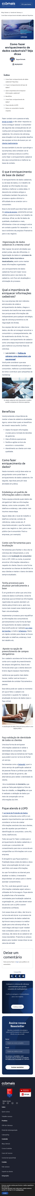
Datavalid (21, 764)
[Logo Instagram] (8, 1103)
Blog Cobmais (5, 12)
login (17, 962)
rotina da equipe (10, 212)
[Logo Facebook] (3, 1103)
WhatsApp (23, 631)
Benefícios (9, 96)
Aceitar (5, 1193)
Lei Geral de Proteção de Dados (16, 813)
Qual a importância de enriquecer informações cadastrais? (16, 92)
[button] (12, 976)
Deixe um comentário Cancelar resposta (15, 109)
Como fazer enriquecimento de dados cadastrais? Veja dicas (17, 15)
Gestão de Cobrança (16, 12)
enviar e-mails (7, 121)
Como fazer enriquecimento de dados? (15, 100)
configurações (20, 1190)
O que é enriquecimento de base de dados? (16, 86)
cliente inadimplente (10, 143)
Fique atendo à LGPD (12, 105)
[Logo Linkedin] (12, 1103)
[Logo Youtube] (17, 1103)
